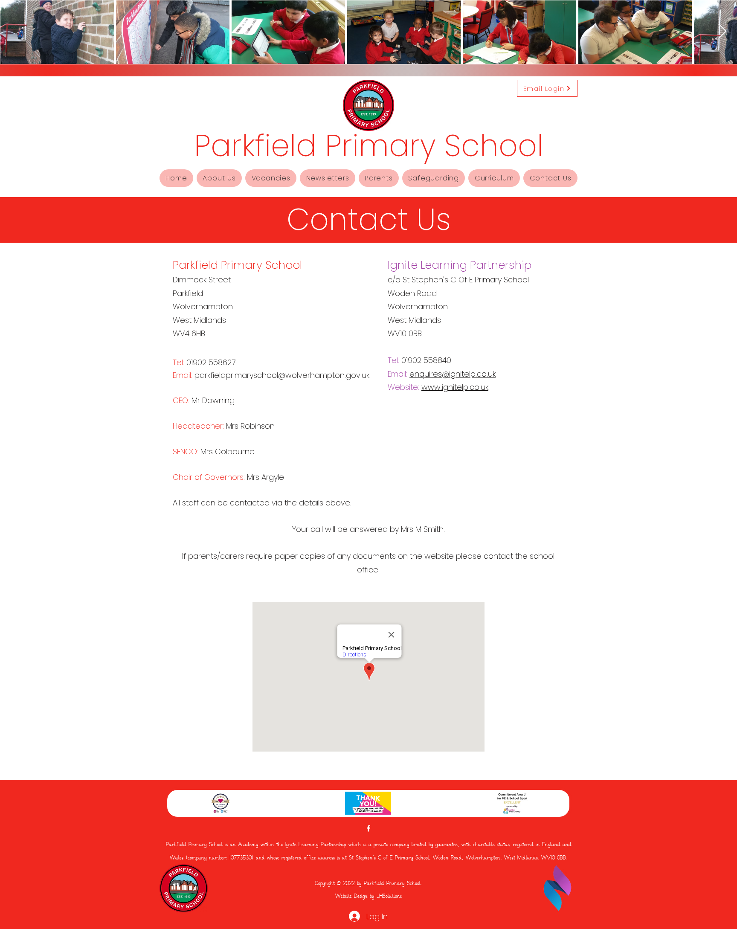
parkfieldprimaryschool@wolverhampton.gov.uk (281, 375)
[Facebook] (368, 828)
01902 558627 (210, 362)
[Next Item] (722, 31)
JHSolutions (389, 896)
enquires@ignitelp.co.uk (452, 374)
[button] (219, 178)
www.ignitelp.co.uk (454, 387)
